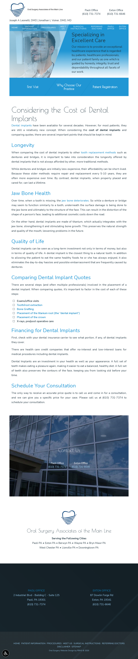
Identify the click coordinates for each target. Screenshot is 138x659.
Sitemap (76, 646)
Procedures (49, 28)
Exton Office (116, 10)
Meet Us (67, 643)
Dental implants (21, 125)
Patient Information (33, 643)
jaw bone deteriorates (75, 200)
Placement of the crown (31, 317)
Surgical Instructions (87, 643)
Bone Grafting (25, 309)
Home (15, 28)
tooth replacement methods (98, 152)
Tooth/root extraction (29, 305)
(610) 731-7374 (91, 14)
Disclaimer (63, 646)
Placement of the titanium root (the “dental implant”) (48, 313)
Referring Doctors (113, 643)
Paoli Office (91, 10)
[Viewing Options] (5, 653)
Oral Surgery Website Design (61, 650)
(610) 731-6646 (116, 14)
